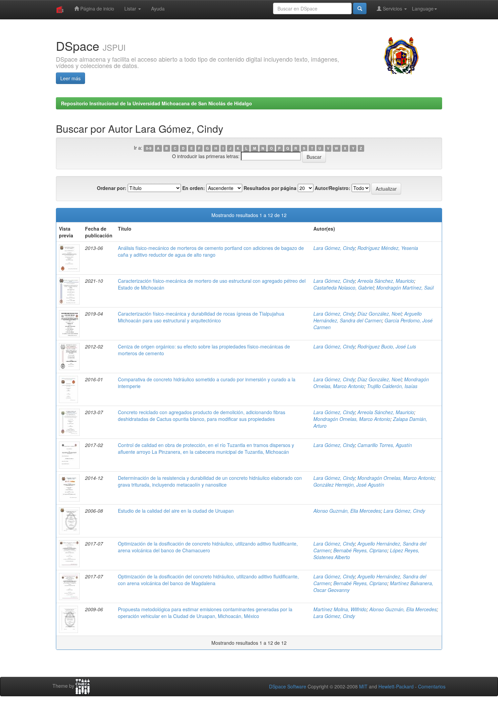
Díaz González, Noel (379, 313)
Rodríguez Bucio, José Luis (386, 346)
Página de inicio (96, 8)
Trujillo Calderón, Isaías (392, 386)
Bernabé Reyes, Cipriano (360, 550)
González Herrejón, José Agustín (348, 484)
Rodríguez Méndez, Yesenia (387, 247)
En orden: (193, 188)
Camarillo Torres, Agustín (384, 445)
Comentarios (431, 686)
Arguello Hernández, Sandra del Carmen (367, 317)
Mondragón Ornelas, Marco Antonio (351, 419)
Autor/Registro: (332, 188)
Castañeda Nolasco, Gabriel (343, 287)
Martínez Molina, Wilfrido (340, 609)
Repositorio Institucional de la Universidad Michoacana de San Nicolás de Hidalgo (156, 103)
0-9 (148, 148)
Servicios (392, 8)
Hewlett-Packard (396, 686)
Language (423, 8)
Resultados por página (270, 188)
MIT (363, 686)
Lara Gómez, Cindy (334, 247)
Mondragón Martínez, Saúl (405, 287)
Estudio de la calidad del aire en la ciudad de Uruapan (176, 510)
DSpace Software (287, 686)
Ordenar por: (111, 188)
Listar (131, 8)
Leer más (70, 78)
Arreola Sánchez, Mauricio (385, 280)
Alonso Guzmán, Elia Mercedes (347, 510)
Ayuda (158, 8)
